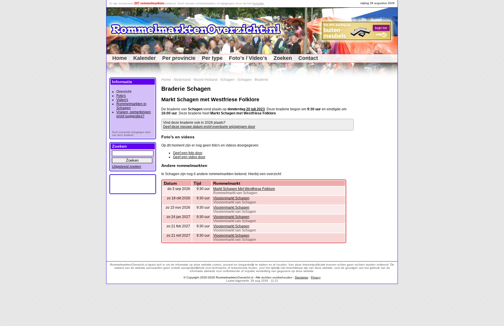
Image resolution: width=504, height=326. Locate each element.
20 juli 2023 (255, 109)
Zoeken (283, 58)
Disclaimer (301, 277)
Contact (308, 58)
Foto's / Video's (248, 58)
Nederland (182, 80)
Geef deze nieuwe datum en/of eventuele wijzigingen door (209, 127)
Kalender (144, 58)
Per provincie (178, 58)
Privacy (316, 277)
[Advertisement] (378, 165)
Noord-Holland (205, 80)
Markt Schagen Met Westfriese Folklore (244, 189)
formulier (258, 3)
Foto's (121, 96)
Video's (122, 100)
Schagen (227, 80)
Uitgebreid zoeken (126, 167)
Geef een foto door (187, 153)
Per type (212, 58)
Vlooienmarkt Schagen (231, 198)
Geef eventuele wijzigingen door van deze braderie (131, 134)
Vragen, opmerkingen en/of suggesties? (133, 114)
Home (119, 58)
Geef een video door (189, 157)
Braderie (261, 80)
